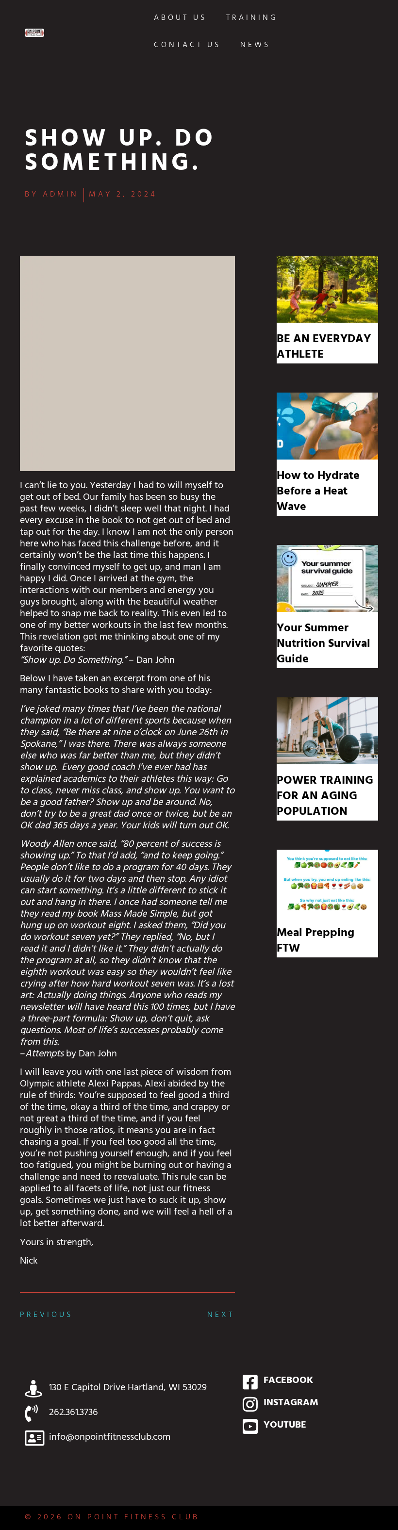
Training (252, 18)
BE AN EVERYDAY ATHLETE (324, 348)
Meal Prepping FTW (315, 942)
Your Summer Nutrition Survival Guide (323, 645)
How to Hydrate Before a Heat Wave (318, 492)
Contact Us (187, 45)
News (255, 45)
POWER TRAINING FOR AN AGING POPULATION (325, 797)
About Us (180, 18)
